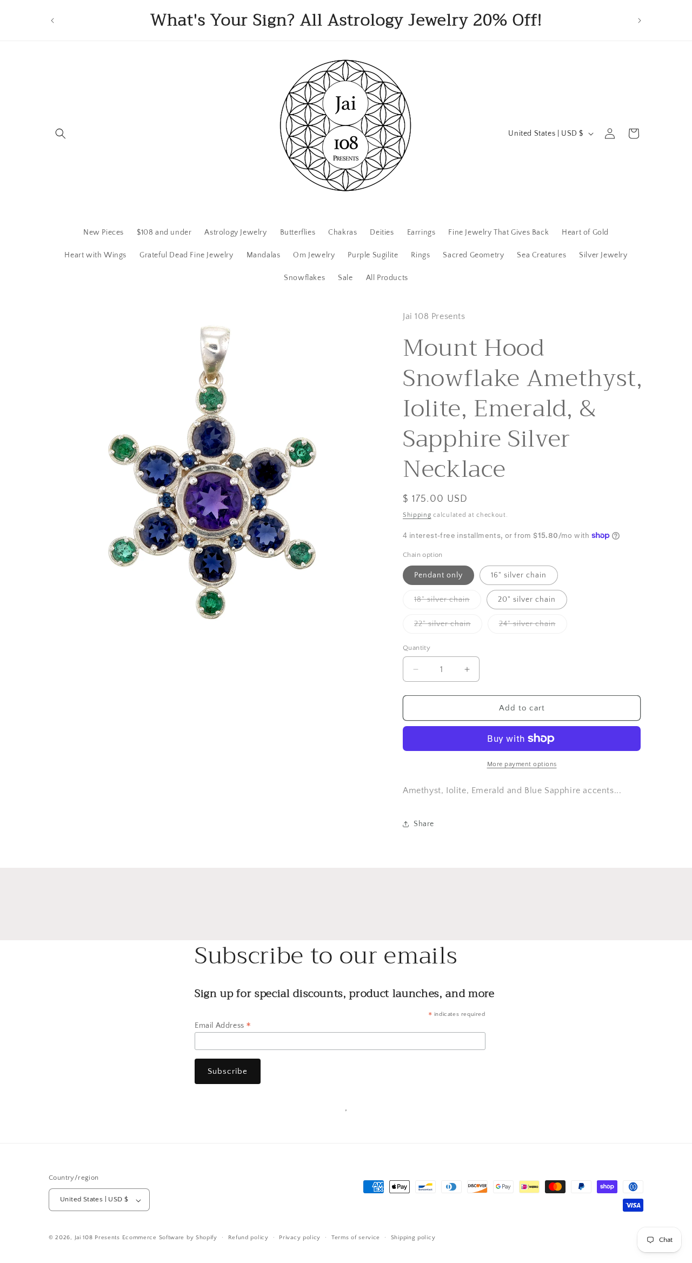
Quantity (416, 648)
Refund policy (248, 1237)
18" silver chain (447, 602)
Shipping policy (413, 1237)
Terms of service (355, 1237)
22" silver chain (448, 626)
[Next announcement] (639, 20)
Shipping (417, 515)
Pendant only (438, 575)
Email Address (223, 1026)
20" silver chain (527, 599)
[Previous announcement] (52, 20)
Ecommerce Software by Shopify (169, 1238)
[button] (60, 133)
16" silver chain (519, 575)
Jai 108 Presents (97, 1238)
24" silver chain (533, 626)
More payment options (522, 764)
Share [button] (424, 824)
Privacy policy (300, 1237)
